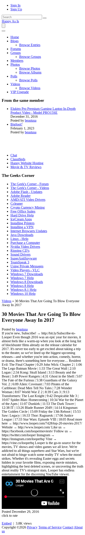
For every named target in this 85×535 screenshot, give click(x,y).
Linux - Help (19, 239)
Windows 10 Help (23, 293)
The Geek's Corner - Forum (29, 184)
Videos (6, 301)
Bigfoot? (16, 124)
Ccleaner (16, 203)
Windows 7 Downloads (26, 274)
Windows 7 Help (22, 278)
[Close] (3, 31)
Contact (68, 527)
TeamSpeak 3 (19, 262)
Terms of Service (50, 527)
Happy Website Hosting (26, 163)
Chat (13, 155)
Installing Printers (22, 223)
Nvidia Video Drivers (25, 246)
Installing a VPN (22, 227)
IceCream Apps (21, 219)
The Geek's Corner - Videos (29, 188)
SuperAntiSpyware (23, 258)
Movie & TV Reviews (25, 167)
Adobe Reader (20, 196)
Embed (7, 523)
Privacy (32, 527)
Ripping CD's (19, 250)
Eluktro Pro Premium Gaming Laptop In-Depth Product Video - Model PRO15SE (43, 110)
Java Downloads (21, 235)
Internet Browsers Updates (28, 231)
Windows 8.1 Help (23, 290)
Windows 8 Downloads (26, 282)
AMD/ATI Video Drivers (27, 199)
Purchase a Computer (25, 243)
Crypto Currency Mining (27, 207)
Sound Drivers (20, 254)
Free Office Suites (22, 211)
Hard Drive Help (22, 215)
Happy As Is (10, 21)
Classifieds (17, 159)
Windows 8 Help (22, 286)
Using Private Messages (26, 266)
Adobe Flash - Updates (26, 192)
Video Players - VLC (25, 270)
